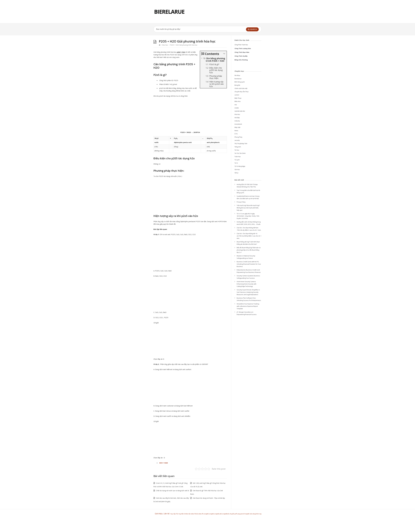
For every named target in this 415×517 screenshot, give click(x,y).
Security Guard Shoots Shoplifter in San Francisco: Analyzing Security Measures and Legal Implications (248, 292)
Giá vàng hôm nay (256, 514)
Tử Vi (236, 163)
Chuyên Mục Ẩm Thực (242, 92)
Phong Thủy (238, 137)
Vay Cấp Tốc (174, 514)
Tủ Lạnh (237, 160)
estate (237, 108)
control (237, 95)
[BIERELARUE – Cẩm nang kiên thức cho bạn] (169, 11)
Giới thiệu (159, 513)
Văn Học (237, 169)
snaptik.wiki (218, 514)
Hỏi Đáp (237, 118)
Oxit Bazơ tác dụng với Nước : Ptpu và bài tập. (209, 498)
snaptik (206, 514)
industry (237, 121)
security (237, 140)
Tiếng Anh (238, 147)
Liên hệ (167, 513)
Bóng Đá (237, 85)
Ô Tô (236, 134)
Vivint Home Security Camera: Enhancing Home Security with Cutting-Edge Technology (246, 284)
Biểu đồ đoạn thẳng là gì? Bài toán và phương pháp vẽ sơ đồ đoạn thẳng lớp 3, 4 (248, 250)
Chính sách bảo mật (241, 88)
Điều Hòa (237, 101)
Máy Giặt (237, 127)
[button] (252, 29)
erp (236, 105)
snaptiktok (225, 514)
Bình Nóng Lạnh (240, 82)
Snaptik (246, 514)
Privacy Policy (241, 202)
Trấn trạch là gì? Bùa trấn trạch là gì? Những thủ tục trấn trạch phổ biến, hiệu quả (248, 207)
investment (238, 124)
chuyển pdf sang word (236, 514)
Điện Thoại (238, 98)
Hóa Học (165, 45)
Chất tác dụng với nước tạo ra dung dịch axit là (172, 491)
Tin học (237, 150)
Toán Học (238, 156)
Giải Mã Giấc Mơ (240, 111)
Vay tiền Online (183, 514)
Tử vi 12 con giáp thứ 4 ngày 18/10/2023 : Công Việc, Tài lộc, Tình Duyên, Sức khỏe (248, 216)
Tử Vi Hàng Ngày (240, 166)
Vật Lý (236, 173)
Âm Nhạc (237, 75)
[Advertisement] (190, 115)
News (236, 131)
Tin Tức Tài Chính (240, 153)
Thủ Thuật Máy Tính (241, 144)
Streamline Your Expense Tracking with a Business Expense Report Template (248, 306)
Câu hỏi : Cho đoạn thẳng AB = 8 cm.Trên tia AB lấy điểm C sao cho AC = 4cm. (249, 236)
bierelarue (238, 79)
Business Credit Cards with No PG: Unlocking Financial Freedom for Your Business (249, 264)
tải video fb (192, 514)
